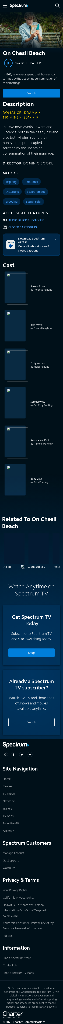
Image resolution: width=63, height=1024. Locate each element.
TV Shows (9, 793)
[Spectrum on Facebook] (13, 754)
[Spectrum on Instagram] (5, 754)
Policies (7, 935)
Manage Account (13, 853)
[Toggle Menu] (5, 5)
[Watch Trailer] (8, 63)
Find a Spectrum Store (17, 958)
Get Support (11, 860)
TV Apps (8, 816)
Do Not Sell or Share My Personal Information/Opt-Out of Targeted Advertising (24, 910)
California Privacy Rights (18, 897)
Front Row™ (11, 823)
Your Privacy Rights (15, 890)
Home (7, 779)
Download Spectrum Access (31, 240)
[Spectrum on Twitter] (21, 754)
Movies (7, 786)
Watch (31, 93)
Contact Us (10, 965)
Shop (31, 652)
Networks (9, 801)
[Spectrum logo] (19, 6)
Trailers (7, 808)
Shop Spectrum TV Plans (18, 973)
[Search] (57, 6)
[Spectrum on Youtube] (30, 754)
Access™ (8, 831)
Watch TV (9, 868)
